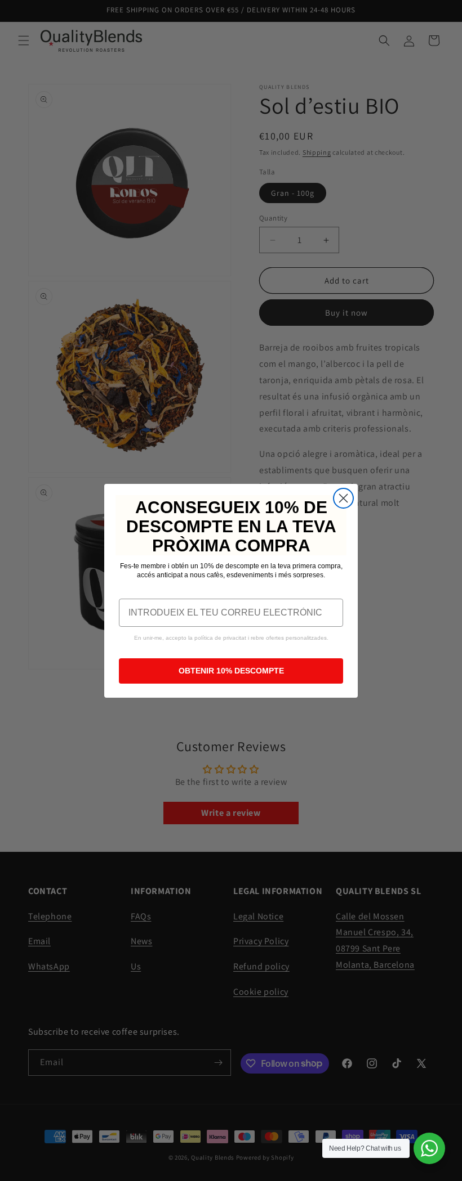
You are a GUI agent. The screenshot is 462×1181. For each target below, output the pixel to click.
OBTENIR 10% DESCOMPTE (231, 670)
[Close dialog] (343, 498)
